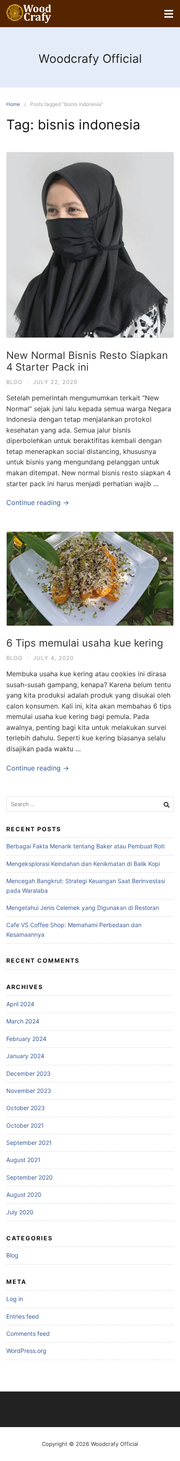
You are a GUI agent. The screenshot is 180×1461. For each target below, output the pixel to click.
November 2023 (28, 1090)
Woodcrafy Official (90, 59)
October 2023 (25, 1107)
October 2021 (25, 1125)
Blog (14, 382)
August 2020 (23, 1194)
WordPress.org (26, 1350)
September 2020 (29, 1177)
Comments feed (28, 1333)
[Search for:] (90, 804)
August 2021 (23, 1159)
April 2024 (20, 1003)
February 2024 (26, 1038)
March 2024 (22, 1021)
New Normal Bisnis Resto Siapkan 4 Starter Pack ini (87, 361)
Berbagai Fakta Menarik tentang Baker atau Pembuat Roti (85, 846)
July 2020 (19, 1212)
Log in (14, 1298)
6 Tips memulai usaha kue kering (84, 643)
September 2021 (29, 1142)
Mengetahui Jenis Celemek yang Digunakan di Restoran (82, 907)
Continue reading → (37, 502)
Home (13, 104)
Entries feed (22, 1316)
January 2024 (25, 1055)
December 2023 (28, 1073)
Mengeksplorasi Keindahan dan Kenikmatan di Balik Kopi (83, 863)
